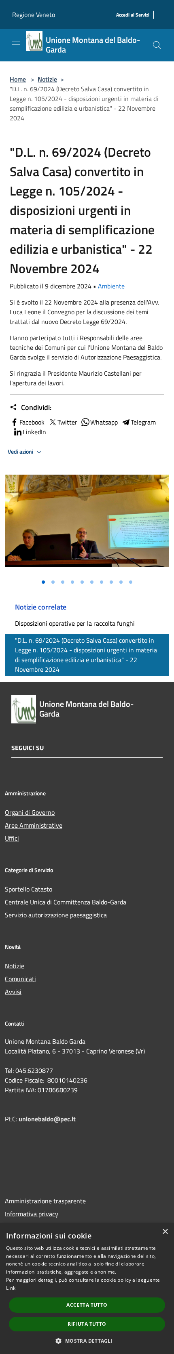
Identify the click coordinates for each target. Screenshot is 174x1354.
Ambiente (111, 286)
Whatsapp (104, 422)
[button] (87, 1341)
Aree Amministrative (33, 825)
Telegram (143, 422)
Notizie (47, 79)
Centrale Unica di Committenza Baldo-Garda (65, 902)
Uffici (12, 838)
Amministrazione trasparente (45, 1201)
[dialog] (87, 1288)
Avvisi (13, 992)
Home (18, 79)
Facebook (32, 422)
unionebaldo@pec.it (48, 1119)
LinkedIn (34, 432)
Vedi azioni (21, 451)
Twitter (67, 422)
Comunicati (20, 979)
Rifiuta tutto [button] (87, 1323)
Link (10, 1288)
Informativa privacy (31, 1214)
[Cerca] (157, 45)
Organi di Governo (30, 812)
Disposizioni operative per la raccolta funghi (75, 623)
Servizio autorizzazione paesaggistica (56, 915)
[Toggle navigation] (16, 44)
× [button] (165, 1232)
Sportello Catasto (28, 889)
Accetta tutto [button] (86, 1304)
